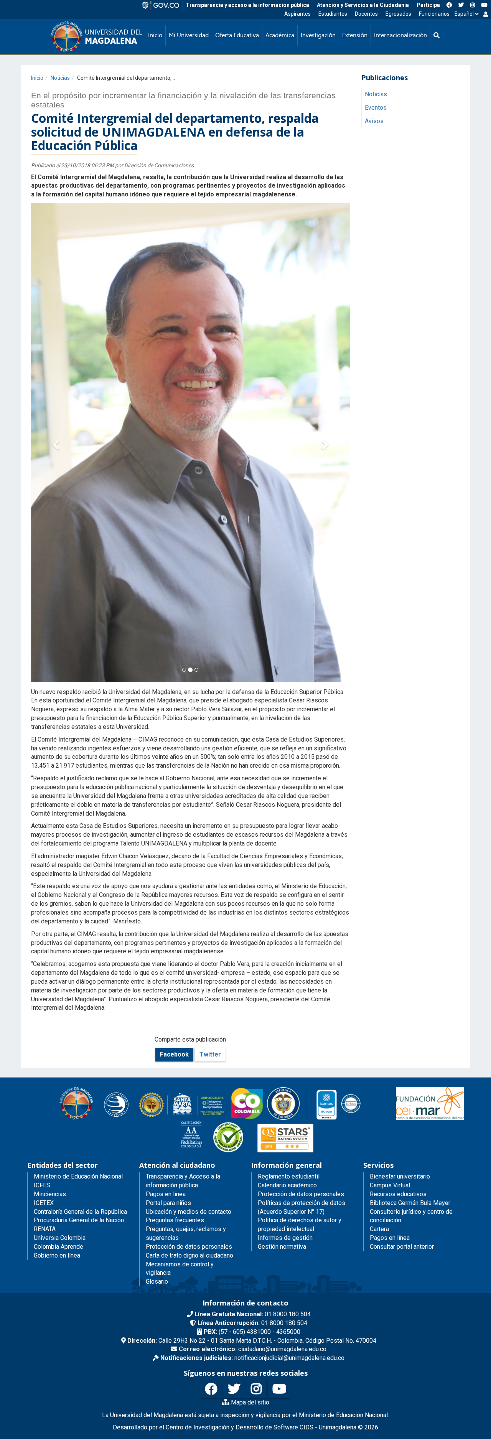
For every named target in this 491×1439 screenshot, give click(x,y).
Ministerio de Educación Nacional (78, 911)
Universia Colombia (60, 972)
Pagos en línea (390, 972)
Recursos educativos (398, 928)
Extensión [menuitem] (354, 35)
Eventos (376, 107)
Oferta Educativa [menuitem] (237, 35)
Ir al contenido (20, 10)
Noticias (60, 78)
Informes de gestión (285, 972)
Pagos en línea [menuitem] (166, 928)
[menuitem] (436, 35)
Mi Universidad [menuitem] (189, 35)
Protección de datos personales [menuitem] (189, 981)
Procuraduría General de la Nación (79, 954)
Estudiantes (332, 14)
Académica (279, 35)
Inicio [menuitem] (155, 35)
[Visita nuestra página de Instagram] (256, 1124)
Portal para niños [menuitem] (168, 937)
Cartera (379, 963)
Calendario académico (287, 919)
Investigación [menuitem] (318, 35)
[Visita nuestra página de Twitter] (234, 1124)
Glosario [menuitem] (157, 1016)
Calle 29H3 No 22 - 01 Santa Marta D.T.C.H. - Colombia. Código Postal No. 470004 (251, 1074)
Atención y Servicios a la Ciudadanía (363, 5)
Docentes (366, 14)
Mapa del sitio (249, 1136)
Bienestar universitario (400, 911)
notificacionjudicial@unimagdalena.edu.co (252, 1092)
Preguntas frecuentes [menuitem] (175, 954)
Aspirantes (297, 14)
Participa (428, 5)
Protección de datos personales (301, 928)
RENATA (45, 963)
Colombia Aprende (58, 981)
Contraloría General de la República (80, 945)
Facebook (174, 789)
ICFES (42, 919)
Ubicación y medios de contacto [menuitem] (188, 945)
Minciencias (50, 928)
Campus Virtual (390, 919)
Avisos (374, 121)
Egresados (398, 14)
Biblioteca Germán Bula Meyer (410, 937)
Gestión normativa (282, 981)
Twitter (210, 789)
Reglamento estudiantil (289, 911)
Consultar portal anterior (402, 981)
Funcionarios (434, 14)
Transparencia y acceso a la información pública (247, 5)
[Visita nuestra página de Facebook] (211, 1124)
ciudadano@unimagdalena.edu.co (252, 1083)
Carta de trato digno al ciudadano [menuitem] (189, 989)
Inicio (37, 78)
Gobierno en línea (57, 989)
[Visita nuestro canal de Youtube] (279, 1124)
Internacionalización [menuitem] (400, 35)
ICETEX (44, 937)
